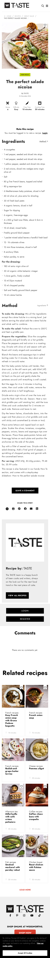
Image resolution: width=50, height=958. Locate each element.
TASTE (26, 93)
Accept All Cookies (25, 953)
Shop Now (25, 932)
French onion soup (36, 716)
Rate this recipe (25, 129)
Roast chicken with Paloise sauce (36, 867)
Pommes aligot (36, 768)
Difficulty (16, 107)
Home (9, 16)
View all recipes (17, 595)
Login (45, 133)
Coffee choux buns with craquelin (36, 816)
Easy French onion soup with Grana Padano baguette (11, 720)
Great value (29, 16)
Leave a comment (25, 490)
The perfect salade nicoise (15, 18)
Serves (8, 107)
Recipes (18, 16)
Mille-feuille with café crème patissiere (11, 817)
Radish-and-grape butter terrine (12, 771)
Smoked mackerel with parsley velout (12, 867)
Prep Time (27, 107)
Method (43, 141)
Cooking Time (39, 107)
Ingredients (42, 305)
